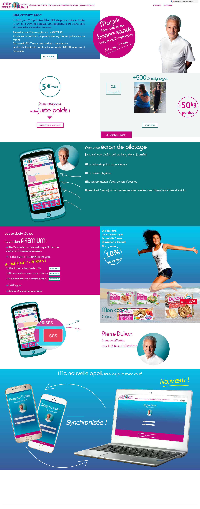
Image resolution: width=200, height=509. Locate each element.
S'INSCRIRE (157, 5)
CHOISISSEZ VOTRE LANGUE (184, 1)
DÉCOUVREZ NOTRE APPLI (38, 5)
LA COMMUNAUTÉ (64, 5)
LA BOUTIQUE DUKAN (87, 5)
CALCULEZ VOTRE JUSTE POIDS (50, 125)
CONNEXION (168, 5)
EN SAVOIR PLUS (48, 57)
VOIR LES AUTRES (150, 125)
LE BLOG (75, 5)
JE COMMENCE (116, 135)
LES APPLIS (53, 5)
